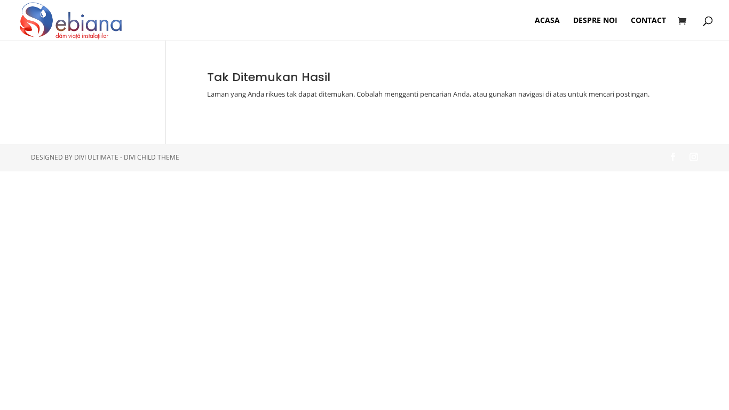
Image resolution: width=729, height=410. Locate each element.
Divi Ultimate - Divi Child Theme (126, 157)
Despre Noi (595, 21)
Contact (648, 21)
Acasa (547, 21)
